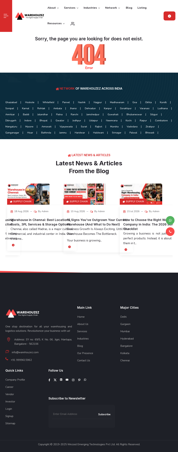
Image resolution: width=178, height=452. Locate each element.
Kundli (163, 102)
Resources (54, 23)
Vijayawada (66, 126)
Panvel (66, 102)
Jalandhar (42, 114)
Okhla (148, 102)
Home (81, 317)
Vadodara (132, 126)
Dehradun (90, 108)
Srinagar (116, 132)
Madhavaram (117, 102)
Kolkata (124, 353)
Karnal (25, 108)
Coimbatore (161, 120)
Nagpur (98, 102)
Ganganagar (12, 132)
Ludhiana (163, 108)
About (51, 8)
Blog (129, 8)
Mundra (114, 126)
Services (70, 8)
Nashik (82, 102)
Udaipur (93, 120)
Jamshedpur (92, 114)
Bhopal (43, 120)
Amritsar (10, 114)
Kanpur (108, 108)
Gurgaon (125, 324)
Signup (9, 416)
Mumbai (125, 331)
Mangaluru (11, 126)
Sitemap (10, 423)
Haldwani (98, 132)
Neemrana (112, 120)
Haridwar (80, 132)
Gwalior (60, 120)
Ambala (57, 108)
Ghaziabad (11, 102)
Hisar (30, 132)
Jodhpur (76, 120)
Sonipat (9, 108)
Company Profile (15, 379)
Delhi (123, 317)
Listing (142, 8)
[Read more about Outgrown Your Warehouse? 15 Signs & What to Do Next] (69, 246)
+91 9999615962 (21, 360)
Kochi (129, 120)
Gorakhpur (126, 108)
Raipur (143, 120)
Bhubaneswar (134, 114)
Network (111, 8)
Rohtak (41, 108)
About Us (82, 324)
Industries (91, 8)
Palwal (133, 132)
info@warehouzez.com (25, 352)
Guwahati (113, 114)
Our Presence (85, 353)
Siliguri (154, 114)
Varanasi (144, 108)
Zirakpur (150, 126)
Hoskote (29, 102)
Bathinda (46, 132)
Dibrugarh (10, 120)
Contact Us (83, 360)
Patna (59, 114)
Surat (84, 126)
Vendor (9, 394)
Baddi (26, 114)
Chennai (125, 360)
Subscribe (104, 414)
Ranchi (74, 114)
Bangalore (126, 346)
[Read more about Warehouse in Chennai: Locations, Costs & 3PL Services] (13, 245)
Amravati (46, 126)
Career (9, 387)
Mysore (29, 126)
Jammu (63, 132)
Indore (28, 120)
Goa (134, 102)
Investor (10, 401)
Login (8, 409)
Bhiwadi (149, 132)
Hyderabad (127, 338)
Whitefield (48, 102)
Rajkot (98, 126)
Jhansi (73, 108)
